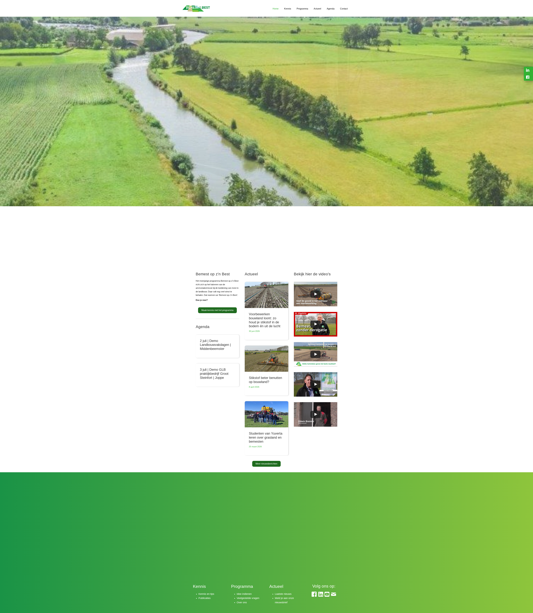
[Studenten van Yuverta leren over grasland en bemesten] (266, 414)
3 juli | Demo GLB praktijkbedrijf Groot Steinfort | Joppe (214, 374)
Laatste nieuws (283, 594)
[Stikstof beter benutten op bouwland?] (266, 359)
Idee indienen (244, 594)
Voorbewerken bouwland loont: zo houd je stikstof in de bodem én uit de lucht (264, 320)
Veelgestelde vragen (248, 598)
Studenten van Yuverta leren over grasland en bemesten (265, 437)
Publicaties (204, 598)
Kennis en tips (206, 594)
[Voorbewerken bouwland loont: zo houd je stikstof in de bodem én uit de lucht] (266, 295)
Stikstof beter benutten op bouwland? (265, 380)
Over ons (242, 602)
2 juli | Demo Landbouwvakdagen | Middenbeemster (215, 345)
